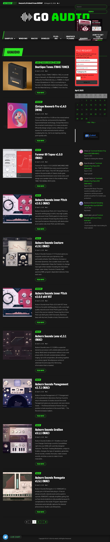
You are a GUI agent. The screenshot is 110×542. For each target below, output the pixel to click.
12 (100, 105)
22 (82, 114)
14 (77, 109)
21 (77, 114)
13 (105, 105)
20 (105, 109)
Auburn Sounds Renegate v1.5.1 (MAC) (50, 479)
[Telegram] (5, 537)
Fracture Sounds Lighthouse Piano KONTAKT (93, 217)
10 (91, 105)
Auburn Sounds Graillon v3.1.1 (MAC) (49, 431)
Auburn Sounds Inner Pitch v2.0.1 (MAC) (51, 201)
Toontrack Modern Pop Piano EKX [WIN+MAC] (93, 165)
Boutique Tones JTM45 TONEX (52, 67)
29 (82, 119)
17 (91, 109)
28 (77, 119)
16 (86, 109)
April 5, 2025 (40, 71)
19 (100, 109)
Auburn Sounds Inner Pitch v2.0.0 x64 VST (51, 295)
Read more (40, 93)
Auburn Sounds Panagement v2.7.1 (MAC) (51, 386)
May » (93, 122)
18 (95, 109)
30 (86, 119)
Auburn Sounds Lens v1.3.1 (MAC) (50, 338)
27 (105, 114)
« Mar (88, 122)
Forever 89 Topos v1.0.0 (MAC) (49, 156)
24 (91, 114)
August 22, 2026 (51, 3)
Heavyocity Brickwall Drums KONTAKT (31, 3)
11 (95, 105)
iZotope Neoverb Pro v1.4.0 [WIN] (50, 108)
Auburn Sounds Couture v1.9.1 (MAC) (49, 244)
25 (95, 114)
